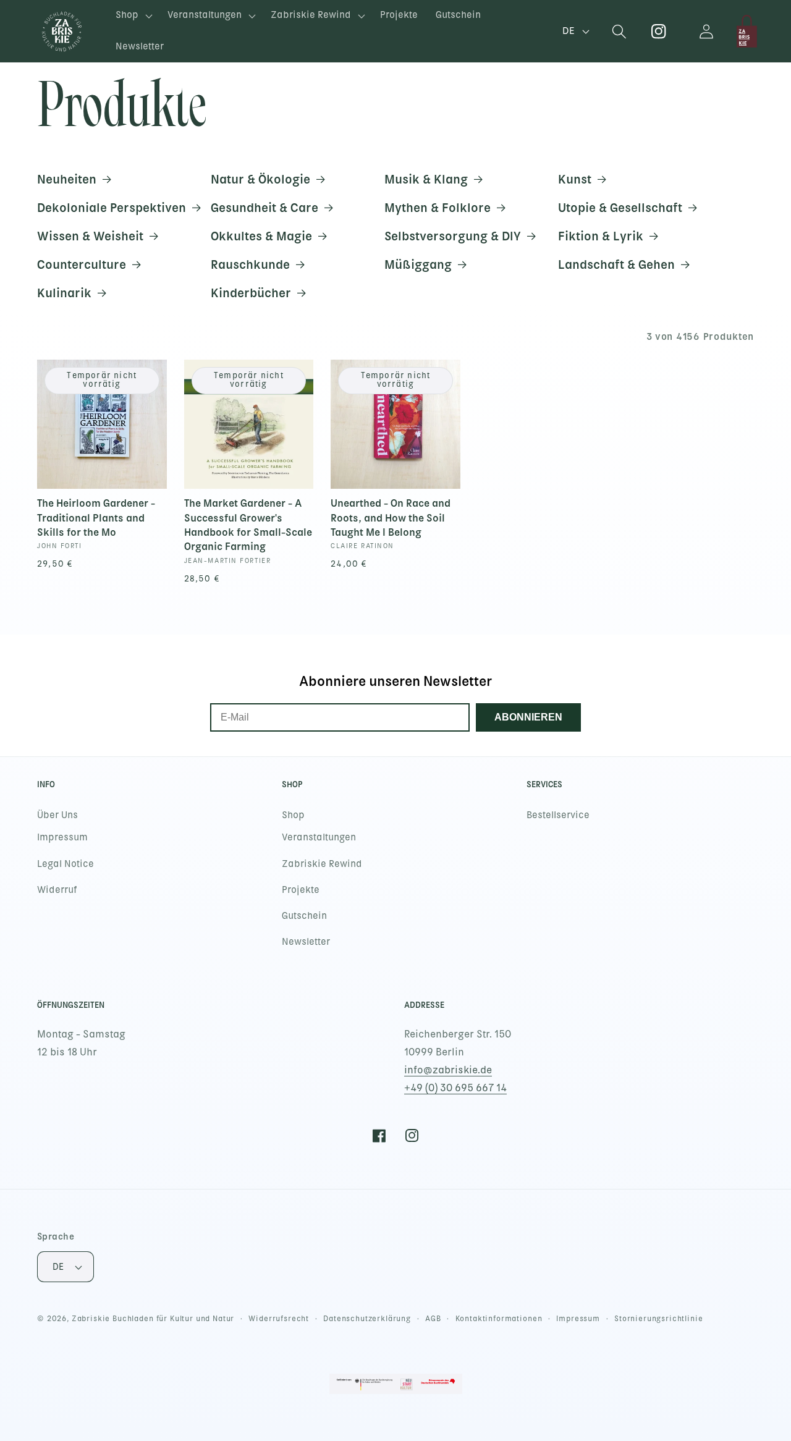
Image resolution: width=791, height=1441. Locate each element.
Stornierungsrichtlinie (658, 1318)
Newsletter (306, 941)
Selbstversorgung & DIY (452, 236)
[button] (133, 16)
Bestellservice (558, 815)
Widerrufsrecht (278, 1318)
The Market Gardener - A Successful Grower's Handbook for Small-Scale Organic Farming (248, 524)
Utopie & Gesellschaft (620, 207)
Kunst (574, 179)
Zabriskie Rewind (322, 863)
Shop (293, 815)
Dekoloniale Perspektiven (111, 207)
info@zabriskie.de (448, 1070)
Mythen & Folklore (437, 207)
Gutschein (304, 915)
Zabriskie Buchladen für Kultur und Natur (153, 1318)
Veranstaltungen (319, 837)
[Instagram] (659, 31)
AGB (433, 1318)
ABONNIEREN (528, 717)
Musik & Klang (426, 179)
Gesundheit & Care (264, 207)
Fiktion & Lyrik (600, 236)
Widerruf (57, 889)
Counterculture (81, 264)
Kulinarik (64, 292)
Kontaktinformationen (499, 1318)
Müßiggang (418, 264)
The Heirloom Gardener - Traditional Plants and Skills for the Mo (96, 517)
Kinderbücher (251, 292)
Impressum (62, 837)
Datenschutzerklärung (367, 1318)
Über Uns (57, 815)
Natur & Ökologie (260, 179)
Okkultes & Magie (261, 236)
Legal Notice (65, 863)
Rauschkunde (250, 264)
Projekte (300, 889)
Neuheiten (66, 179)
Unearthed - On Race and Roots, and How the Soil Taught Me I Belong (390, 517)
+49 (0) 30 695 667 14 (455, 1088)
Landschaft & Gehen (616, 264)
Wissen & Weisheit (90, 236)
